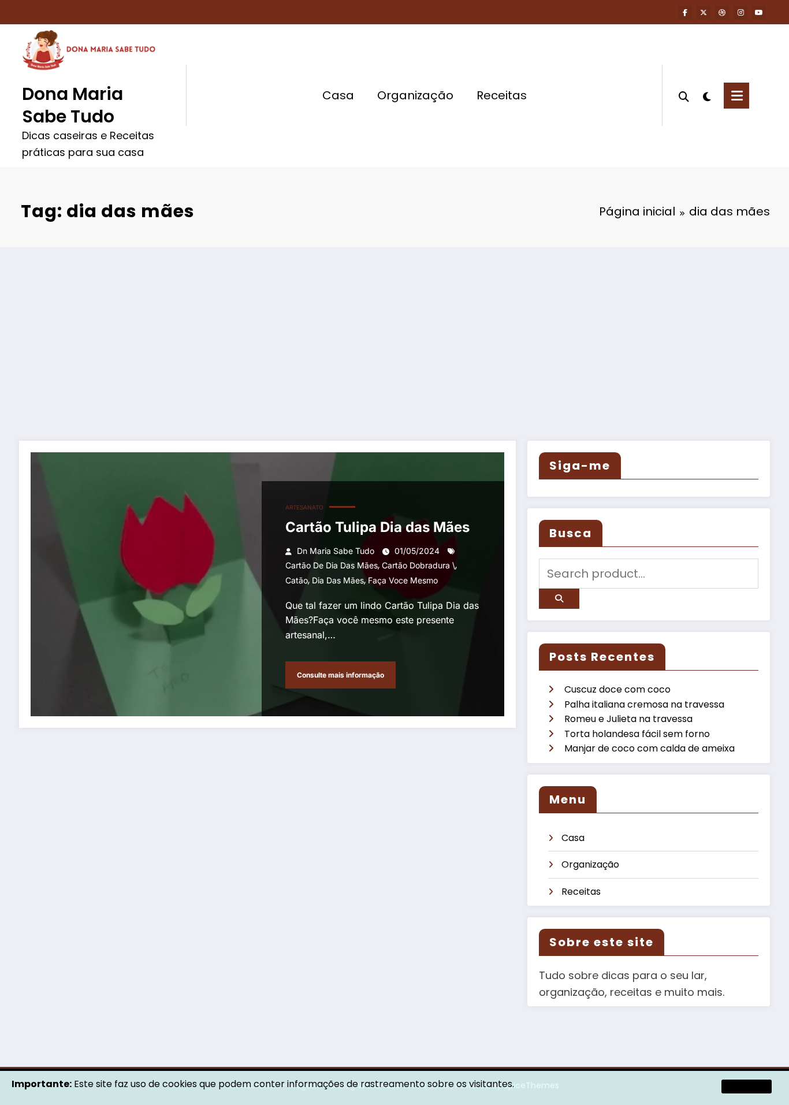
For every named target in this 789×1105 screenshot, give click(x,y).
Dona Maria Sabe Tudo (72, 105)
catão (296, 580)
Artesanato (304, 507)
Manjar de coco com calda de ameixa (649, 748)
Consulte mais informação (340, 675)
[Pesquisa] (684, 95)
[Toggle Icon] (736, 96)
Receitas (502, 95)
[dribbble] (722, 13)
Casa (338, 95)
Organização (415, 95)
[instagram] (740, 13)
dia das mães (338, 580)
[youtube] (759, 13)
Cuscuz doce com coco (617, 689)
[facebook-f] (685, 13)
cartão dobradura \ (418, 565)
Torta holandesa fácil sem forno (637, 734)
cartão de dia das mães (331, 565)
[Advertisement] (394, 334)
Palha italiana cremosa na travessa (644, 704)
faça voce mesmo (403, 580)
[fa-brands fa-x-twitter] (703, 13)
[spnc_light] (706, 95)
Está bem (746, 1086)
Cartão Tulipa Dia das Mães (377, 527)
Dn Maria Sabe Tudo (335, 551)
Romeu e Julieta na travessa (628, 718)
